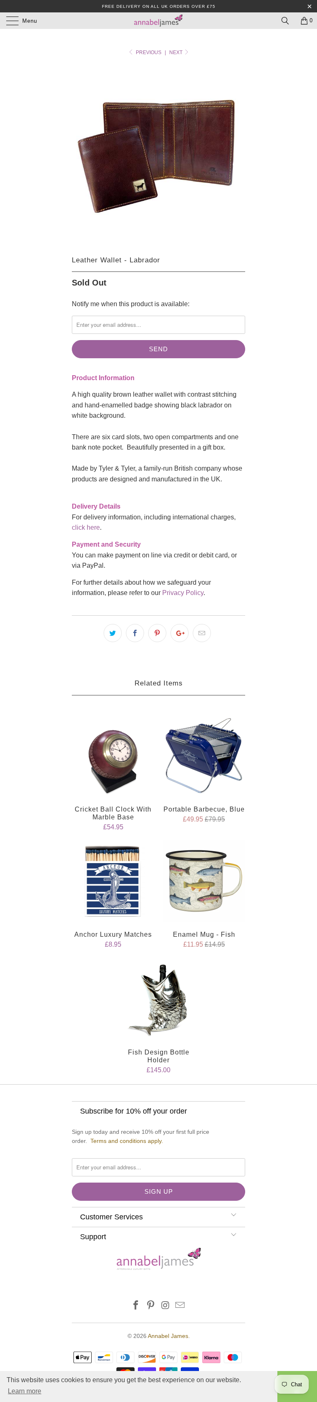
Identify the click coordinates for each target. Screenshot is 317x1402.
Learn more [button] (24, 1391)
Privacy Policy (182, 592)
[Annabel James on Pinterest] (150, 1306)
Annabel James (168, 1336)
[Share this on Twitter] (113, 633)
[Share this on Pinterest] (157, 633)
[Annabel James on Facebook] (136, 1306)
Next (176, 52)
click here (86, 527)
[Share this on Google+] (179, 633)
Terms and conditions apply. (126, 1141)
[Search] (288, 20)
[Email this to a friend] (202, 633)
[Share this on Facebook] (135, 633)
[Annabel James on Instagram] (165, 1306)
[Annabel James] (158, 20)
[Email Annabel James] (180, 1306)
